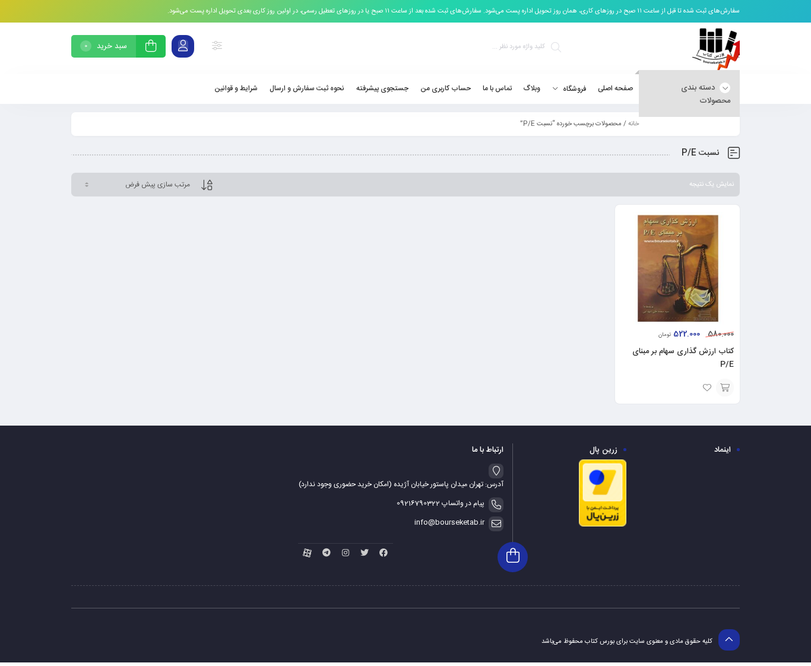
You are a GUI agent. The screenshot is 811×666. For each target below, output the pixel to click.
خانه (633, 124)
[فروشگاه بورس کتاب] (716, 48)
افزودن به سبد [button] (725, 388)
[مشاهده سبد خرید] (151, 47)
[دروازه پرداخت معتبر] (602, 525)
